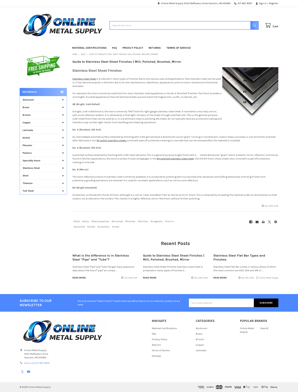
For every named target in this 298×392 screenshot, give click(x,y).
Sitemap (156, 356)
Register (273, 3)
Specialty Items (31, 160)
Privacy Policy (132, 47)
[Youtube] (28, 371)
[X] (269, 222)
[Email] (257, 222)
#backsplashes (100, 221)
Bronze (27, 115)
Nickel (26, 137)
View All (264, 328)
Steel (25, 175)
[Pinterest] (275, 222)
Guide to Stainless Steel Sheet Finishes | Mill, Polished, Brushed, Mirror (126, 62)
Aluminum (28, 99)
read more (79, 277)
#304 (77, 221)
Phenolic (27, 145)
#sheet (91, 226)
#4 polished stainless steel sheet (175, 158)
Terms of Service (178, 47)
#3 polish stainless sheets (112, 140)
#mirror (169, 221)
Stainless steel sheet (84, 78)
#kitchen (143, 221)
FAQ (114, 47)
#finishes (130, 221)
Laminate (28, 130)
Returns (155, 47)
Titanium (28, 183)
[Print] (263, 222)
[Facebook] (251, 222)
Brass (26, 107)
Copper (27, 122)
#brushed (117, 221)
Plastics (27, 153)
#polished (79, 226)
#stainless (104, 226)
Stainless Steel (31, 168)
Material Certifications (89, 47)
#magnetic (157, 221)
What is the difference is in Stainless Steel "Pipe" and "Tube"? (100, 257)
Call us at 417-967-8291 (36, 363)
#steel (115, 226)
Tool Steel (28, 190)
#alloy (85, 221)
